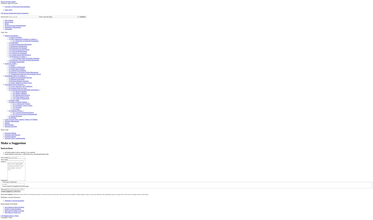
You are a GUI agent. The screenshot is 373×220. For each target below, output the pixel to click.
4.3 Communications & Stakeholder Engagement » (24, 90)
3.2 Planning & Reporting (16, 79)
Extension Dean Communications (15, 138)
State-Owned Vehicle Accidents (14, 211)
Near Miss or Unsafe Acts (12, 212)
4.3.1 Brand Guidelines (19, 91)
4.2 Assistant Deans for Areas (18, 88)
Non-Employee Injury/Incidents (14, 207)
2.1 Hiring (12, 65)
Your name (4, 157)
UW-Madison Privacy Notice (10, 216)
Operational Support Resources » (15, 84)
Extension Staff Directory (12, 135)
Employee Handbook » (12, 35)
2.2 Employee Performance (17, 67)
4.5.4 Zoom (16, 109)
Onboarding (8, 29)
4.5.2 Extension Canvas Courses (22, 105)
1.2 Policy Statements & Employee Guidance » (23, 39)
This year (4, 189)
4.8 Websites (12, 118)
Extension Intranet (10, 136)
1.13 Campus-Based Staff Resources (20, 55)
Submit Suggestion (7, 191)
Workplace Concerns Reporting (14, 200)
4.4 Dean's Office (14, 100)
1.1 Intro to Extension (15, 37)
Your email (4, 159)
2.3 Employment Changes (16, 69)
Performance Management (13, 27)
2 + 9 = (4, 184)
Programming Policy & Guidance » (16, 76)
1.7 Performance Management (18, 46)
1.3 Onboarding (13, 42)
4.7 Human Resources (15, 116)
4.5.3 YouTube (16, 107)
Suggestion (4, 180)
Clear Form (17, 191)
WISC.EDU (8, 10)
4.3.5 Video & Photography (20, 98)
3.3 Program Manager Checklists (19, 81)
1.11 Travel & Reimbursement (18, 51)
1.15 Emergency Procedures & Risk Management (24, 60)
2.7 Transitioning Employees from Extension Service (25, 74)
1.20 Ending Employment (16, 62)
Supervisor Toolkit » (11, 63)
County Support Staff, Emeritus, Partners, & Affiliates (21, 119)
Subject (3, 161)
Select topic (42, 17)
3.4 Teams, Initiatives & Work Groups (20, 83)
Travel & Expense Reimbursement (15, 25)
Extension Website (10, 133)
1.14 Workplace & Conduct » (18, 56)
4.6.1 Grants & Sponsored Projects (23, 112)
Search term (4, 17)
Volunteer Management (12, 121)
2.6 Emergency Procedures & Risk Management (23, 72)
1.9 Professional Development (18, 48)
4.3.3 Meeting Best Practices (21, 95)
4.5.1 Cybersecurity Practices (21, 104)
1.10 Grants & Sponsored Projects (19, 49)
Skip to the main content (8, 1)
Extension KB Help (11, 126)
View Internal (9, 20)
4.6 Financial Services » (16, 111)
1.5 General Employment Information (20, 44)
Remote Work (9, 22)
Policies (7, 123)
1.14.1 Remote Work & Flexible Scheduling (25, 58)
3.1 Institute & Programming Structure (20, 77)
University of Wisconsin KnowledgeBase (17, 6)
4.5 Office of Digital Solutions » (19, 102)
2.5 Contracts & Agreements (17, 70)
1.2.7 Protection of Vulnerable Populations (25, 41)
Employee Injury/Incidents (13, 209)
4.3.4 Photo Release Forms (20, 97)
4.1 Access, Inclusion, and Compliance (20, 86)
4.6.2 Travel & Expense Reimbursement (24, 114)
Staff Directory (9, 125)
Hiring (7, 24)
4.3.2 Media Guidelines (19, 93)
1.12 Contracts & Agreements (18, 53)
